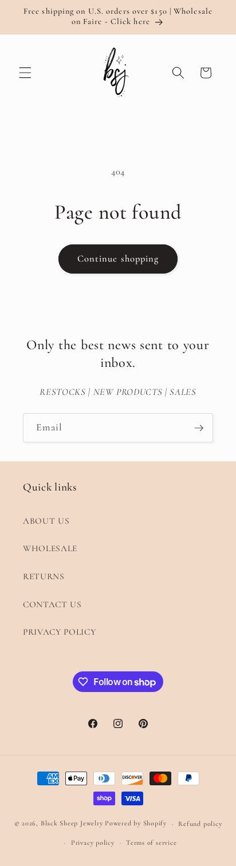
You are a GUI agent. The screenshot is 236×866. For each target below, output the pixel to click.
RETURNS (44, 576)
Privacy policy (93, 843)
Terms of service (151, 843)
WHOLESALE (50, 548)
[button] (25, 72)
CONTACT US (52, 604)
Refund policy (200, 824)
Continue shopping (118, 258)
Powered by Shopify (136, 824)
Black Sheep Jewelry (72, 824)
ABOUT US (46, 521)
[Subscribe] (199, 428)
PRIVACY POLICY (59, 632)
